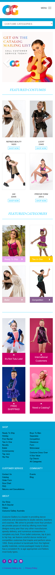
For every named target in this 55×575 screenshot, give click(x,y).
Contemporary (8, 450)
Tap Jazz (6, 453)
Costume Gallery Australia (13, 510)
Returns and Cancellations (13, 489)
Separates (34, 435)
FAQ (4, 486)
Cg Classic (34, 458)
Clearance (34, 442)
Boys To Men (35, 433)
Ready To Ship (8, 433)
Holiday (5, 435)
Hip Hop (5, 456)
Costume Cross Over (39, 452)
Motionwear (34, 448)
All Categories (36, 461)
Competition (35, 438)
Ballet (4, 448)
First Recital (7, 438)
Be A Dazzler (7, 504)
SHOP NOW (14, 148)
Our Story (6, 501)
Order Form (7, 480)
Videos (5, 507)
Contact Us (7, 474)
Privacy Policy (31, 568)
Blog (32, 477)
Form (32, 444)
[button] (3, 57)
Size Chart (6, 483)
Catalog (5, 477)
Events (33, 474)
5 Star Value (35, 455)
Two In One (7, 442)
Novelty (5, 444)
